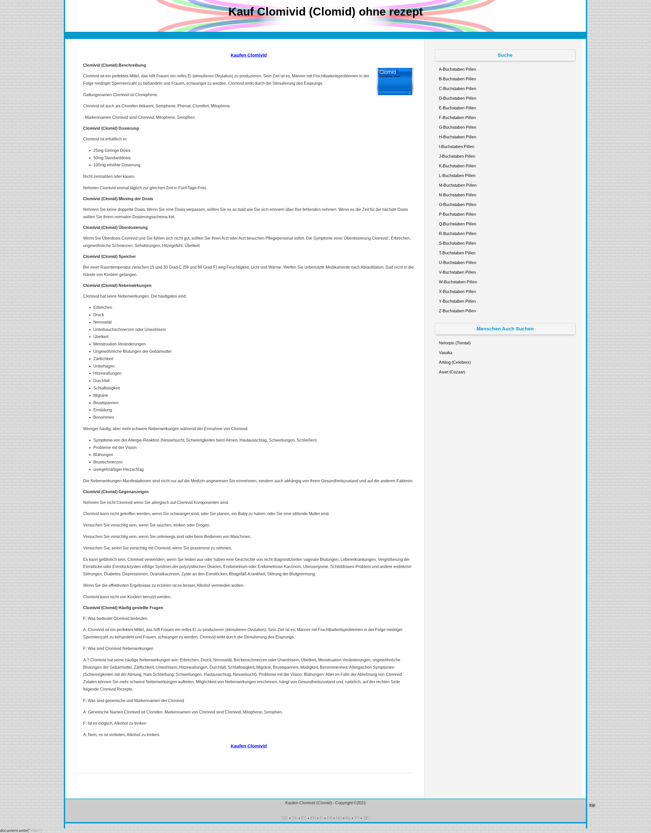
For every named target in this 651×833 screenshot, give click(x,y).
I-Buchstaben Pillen (456, 146)
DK (295, 818)
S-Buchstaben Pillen (457, 243)
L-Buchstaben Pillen (457, 175)
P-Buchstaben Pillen (457, 214)
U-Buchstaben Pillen (457, 262)
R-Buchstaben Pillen (457, 233)
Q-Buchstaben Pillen (457, 224)
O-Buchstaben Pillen (457, 204)
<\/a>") (36, 830)
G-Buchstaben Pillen (457, 127)
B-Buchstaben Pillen (457, 79)
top (592, 805)
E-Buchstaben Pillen (457, 108)
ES (304, 818)
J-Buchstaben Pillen (457, 156)
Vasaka (445, 352)
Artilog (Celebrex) (455, 362)
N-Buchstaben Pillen (457, 195)
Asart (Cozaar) (452, 372)
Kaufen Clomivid (249, 55)
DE (285, 818)
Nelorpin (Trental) (454, 343)
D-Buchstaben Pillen (457, 98)
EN (313, 818)
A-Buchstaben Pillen (457, 69)
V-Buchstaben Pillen (457, 272)
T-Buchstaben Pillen (457, 253)
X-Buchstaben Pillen (457, 291)
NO (339, 818)
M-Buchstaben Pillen (458, 185)
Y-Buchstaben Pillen (457, 301)
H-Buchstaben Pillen (457, 137)
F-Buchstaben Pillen (457, 117)
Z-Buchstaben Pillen (457, 311)
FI (321, 818)
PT (357, 818)
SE (366, 818)
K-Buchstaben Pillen (457, 166)
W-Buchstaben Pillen (458, 282)
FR (329, 818)
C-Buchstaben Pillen (457, 88)
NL (348, 818)
